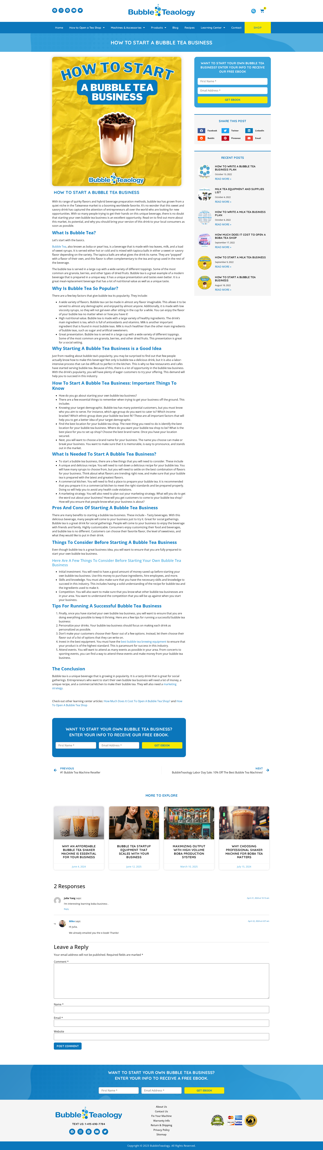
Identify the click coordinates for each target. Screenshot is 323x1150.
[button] (253, 11)
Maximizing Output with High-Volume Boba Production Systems (189, 851)
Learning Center (211, 27)
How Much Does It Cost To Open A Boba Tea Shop (240, 236)
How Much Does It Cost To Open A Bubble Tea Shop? (137, 701)
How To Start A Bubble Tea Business (235, 278)
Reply (66, 909)
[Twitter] (80, 10)
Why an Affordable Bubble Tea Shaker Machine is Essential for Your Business (78, 851)
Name (59, 1004)
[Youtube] (73, 10)
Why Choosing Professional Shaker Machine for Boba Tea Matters (244, 851)
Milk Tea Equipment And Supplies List (239, 190)
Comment (61, 961)
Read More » (223, 178)
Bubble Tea (59, 246)
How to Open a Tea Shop (85, 27)
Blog (175, 27)
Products (157, 27)
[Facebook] (54, 10)
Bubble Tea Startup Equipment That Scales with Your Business (134, 851)
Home (59, 27)
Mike (72, 921)
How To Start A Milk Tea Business (240, 257)
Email (58, 1017)
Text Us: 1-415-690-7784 (88, 1124)
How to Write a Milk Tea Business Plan (240, 213)
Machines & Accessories (126, 27)
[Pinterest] (67, 10)
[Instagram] (61, 10)
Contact (236, 27)
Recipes (190, 27)
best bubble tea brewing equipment (143, 641)
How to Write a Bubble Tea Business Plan (235, 168)
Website (59, 1031)
